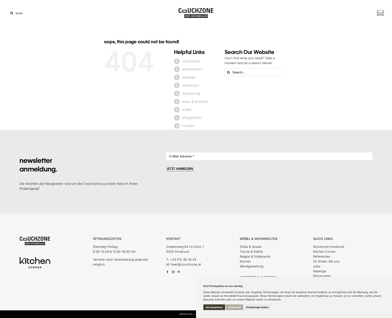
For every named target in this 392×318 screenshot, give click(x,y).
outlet (186, 110)
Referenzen (321, 256)
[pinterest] (178, 272)
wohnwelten (192, 69)
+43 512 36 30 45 (183, 259)
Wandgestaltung (252, 266)
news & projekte (195, 102)
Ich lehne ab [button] (234, 307)
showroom (190, 85)
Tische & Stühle (251, 251)
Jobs (316, 266)
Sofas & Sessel (251, 247)
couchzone (191, 61)
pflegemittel (191, 118)
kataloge (189, 77)
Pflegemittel (322, 276)
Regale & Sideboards (255, 256)
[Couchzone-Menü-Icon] (380, 11)
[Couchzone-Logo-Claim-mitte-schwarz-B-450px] (196, 9)
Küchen (245, 261)
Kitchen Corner (324, 251)
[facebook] (167, 272)
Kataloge (319, 271)
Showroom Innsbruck (328, 247)
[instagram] (173, 272)
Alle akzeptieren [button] (214, 307)
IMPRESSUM (186, 314)
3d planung (191, 93)
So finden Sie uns (326, 261)
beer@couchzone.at (186, 264)
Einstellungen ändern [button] (257, 307)
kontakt (188, 126)
